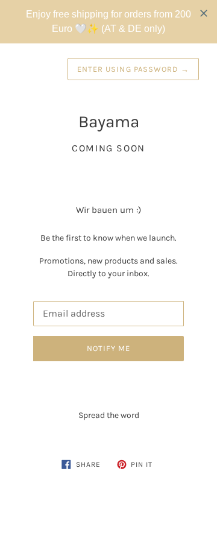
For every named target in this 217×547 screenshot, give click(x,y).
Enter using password (133, 69)
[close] (204, 13)
